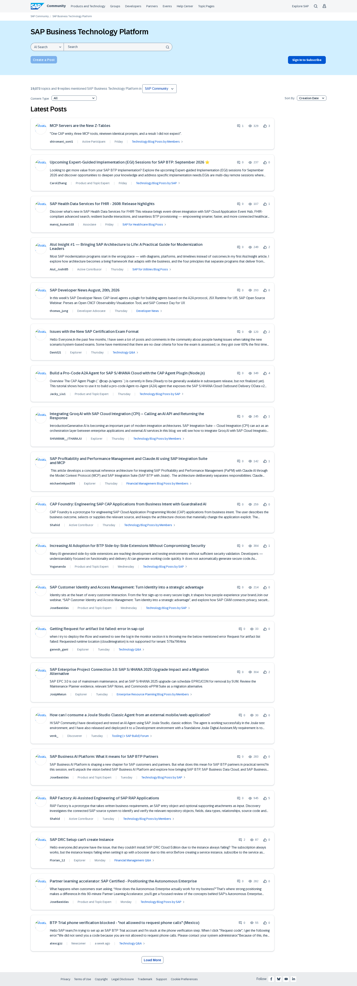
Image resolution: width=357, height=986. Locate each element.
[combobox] (118, 47)
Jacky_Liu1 (58, 394)
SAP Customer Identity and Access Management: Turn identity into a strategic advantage (126, 587)
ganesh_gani (59, 649)
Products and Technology (88, 6)
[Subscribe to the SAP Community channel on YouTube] (286, 979)
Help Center (185, 6)
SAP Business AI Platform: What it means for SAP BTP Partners (104, 757)
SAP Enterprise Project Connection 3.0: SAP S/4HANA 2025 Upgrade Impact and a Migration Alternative (129, 672)
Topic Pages (206, 6)
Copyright (101, 979)
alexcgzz (56, 943)
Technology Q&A (124, 352)
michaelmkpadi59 (62, 483)
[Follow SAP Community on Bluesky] (278, 979)
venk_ (54, 736)
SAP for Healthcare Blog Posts (143, 224)
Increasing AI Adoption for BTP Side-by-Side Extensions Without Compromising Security (127, 546)
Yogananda (58, 566)
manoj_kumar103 (62, 224)
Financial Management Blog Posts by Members (157, 483)
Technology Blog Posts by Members (156, 141)
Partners (152, 6)
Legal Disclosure (123, 979)
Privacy (65, 979)
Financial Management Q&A (132, 860)
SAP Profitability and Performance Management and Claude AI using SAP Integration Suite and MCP (128, 461)
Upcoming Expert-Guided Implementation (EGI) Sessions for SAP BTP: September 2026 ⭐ (129, 162)
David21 (55, 352)
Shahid (55, 525)
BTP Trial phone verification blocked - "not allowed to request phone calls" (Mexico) (124, 923)
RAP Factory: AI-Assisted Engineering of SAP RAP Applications (104, 798)
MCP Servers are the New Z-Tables (80, 126)
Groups (115, 6)
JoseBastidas (59, 608)
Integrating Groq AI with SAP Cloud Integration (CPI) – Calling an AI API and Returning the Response (127, 416)
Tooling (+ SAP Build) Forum (130, 736)
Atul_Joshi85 (59, 269)
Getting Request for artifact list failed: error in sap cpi (97, 629)
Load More (152, 960)
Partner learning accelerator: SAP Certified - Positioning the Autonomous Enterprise (123, 881)
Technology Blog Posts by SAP (156, 183)
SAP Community (40, 16)
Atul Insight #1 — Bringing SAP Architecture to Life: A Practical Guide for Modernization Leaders (126, 247)
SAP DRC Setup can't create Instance (82, 840)
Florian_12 (57, 860)
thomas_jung (59, 311)
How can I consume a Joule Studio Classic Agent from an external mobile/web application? (130, 715)
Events (167, 6)
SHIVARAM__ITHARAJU (66, 438)
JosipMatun (58, 694)
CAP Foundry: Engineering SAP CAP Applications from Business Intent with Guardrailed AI (128, 504)
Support (161, 979)
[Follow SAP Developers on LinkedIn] (293, 979)
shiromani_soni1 (61, 141)
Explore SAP (300, 6)
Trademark (145, 979)
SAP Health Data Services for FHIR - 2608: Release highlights (102, 204)
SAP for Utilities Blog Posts (150, 269)
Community (56, 6)
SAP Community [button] (156, 88)
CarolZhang (58, 183)
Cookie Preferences (184, 979)
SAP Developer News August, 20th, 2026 (84, 290)
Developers (133, 6)
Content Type (40, 98)
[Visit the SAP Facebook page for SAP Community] (271, 979)
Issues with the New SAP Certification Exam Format (94, 332)
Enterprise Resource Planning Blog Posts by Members (153, 694)
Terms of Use (82, 979)
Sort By (289, 98)
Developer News (147, 311)
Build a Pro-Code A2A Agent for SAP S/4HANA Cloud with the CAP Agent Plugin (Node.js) (127, 373)
